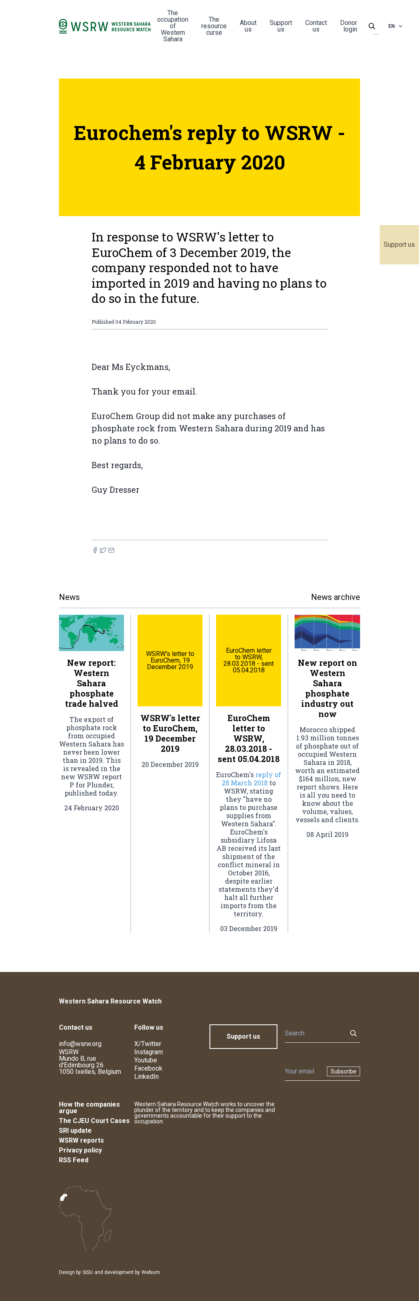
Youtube (145, 1060)
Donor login (348, 26)
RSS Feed (73, 1160)
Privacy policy (80, 1150)
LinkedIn (146, 1076)
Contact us (316, 26)
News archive (335, 597)
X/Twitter (147, 1044)
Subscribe (343, 1071)
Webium (151, 1272)
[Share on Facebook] (95, 550)
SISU (88, 1272)
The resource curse (214, 26)
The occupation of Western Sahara (172, 26)
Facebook (148, 1068)
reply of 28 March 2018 (252, 778)
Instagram (148, 1052)
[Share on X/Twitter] (103, 550)
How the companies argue (89, 1107)
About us (248, 26)
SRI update (75, 1130)
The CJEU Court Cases (94, 1121)
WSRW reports (81, 1140)
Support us (399, 244)
